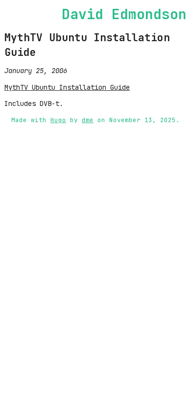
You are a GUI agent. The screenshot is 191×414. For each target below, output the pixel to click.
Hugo (58, 120)
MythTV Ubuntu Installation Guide (67, 87)
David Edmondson (124, 14)
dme (88, 120)
